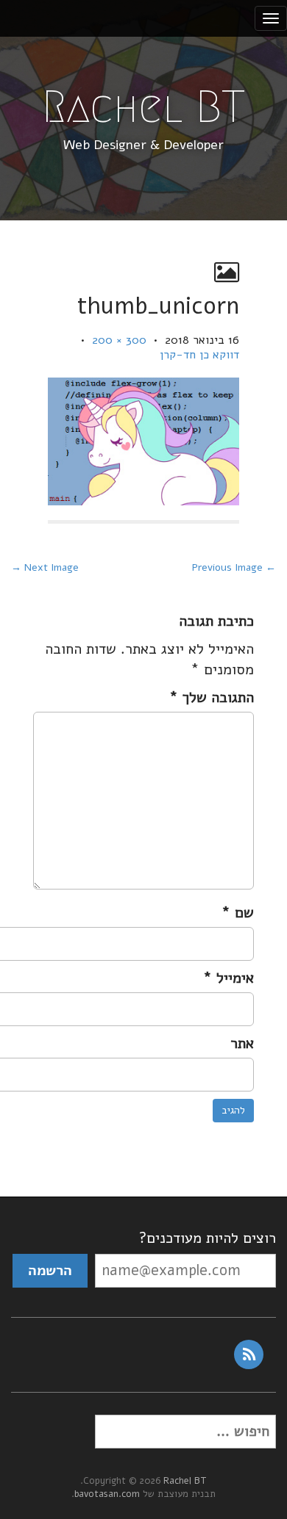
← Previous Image (234, 567)
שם (238, 913)
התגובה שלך (211, 697)
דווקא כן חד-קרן (199, 355)
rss (249, 1354)
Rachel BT (143, 107)
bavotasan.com (107, 1494)
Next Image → (45, 567)
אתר (242, 1043)
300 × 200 (119, 340)
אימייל (228, 978)
